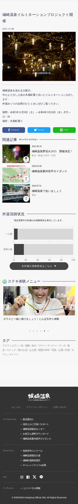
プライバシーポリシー (37, 407)
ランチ (62, 345)
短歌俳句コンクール (32, 450)
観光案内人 (28, 419)
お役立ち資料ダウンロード (36, 433)
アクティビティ (10, 345)
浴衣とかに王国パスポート (36, 424)
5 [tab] (44, 331)
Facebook (15, 130)
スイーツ (13, 354)
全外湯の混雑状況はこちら (37, 266)
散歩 (34, 155)
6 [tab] (48, 331)
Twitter (41, 130)
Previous (5, 307)
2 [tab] (33, 331)
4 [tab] (41, 331)
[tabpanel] (39, 307)
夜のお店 (22, 350)
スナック (11, 350)
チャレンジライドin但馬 (34, 465)
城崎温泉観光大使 (31, 455)
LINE (66, 130)
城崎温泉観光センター (34, 429)
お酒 (60, 350)
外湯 (67, 350)
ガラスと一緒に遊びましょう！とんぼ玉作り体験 (31, 319)
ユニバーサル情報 (31, 488)
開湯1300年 (44, 155)
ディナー (52, 345)
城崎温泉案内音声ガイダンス (37, 438)
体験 (27, 345)
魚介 (34, 345)
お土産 (32, 350)
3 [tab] (37, 331)
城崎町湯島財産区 (31, 460)
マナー (41, 345)
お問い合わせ (59, 407)
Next (72, 307)
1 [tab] (30, 331)
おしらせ (16, 407)
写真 (53, 155)
